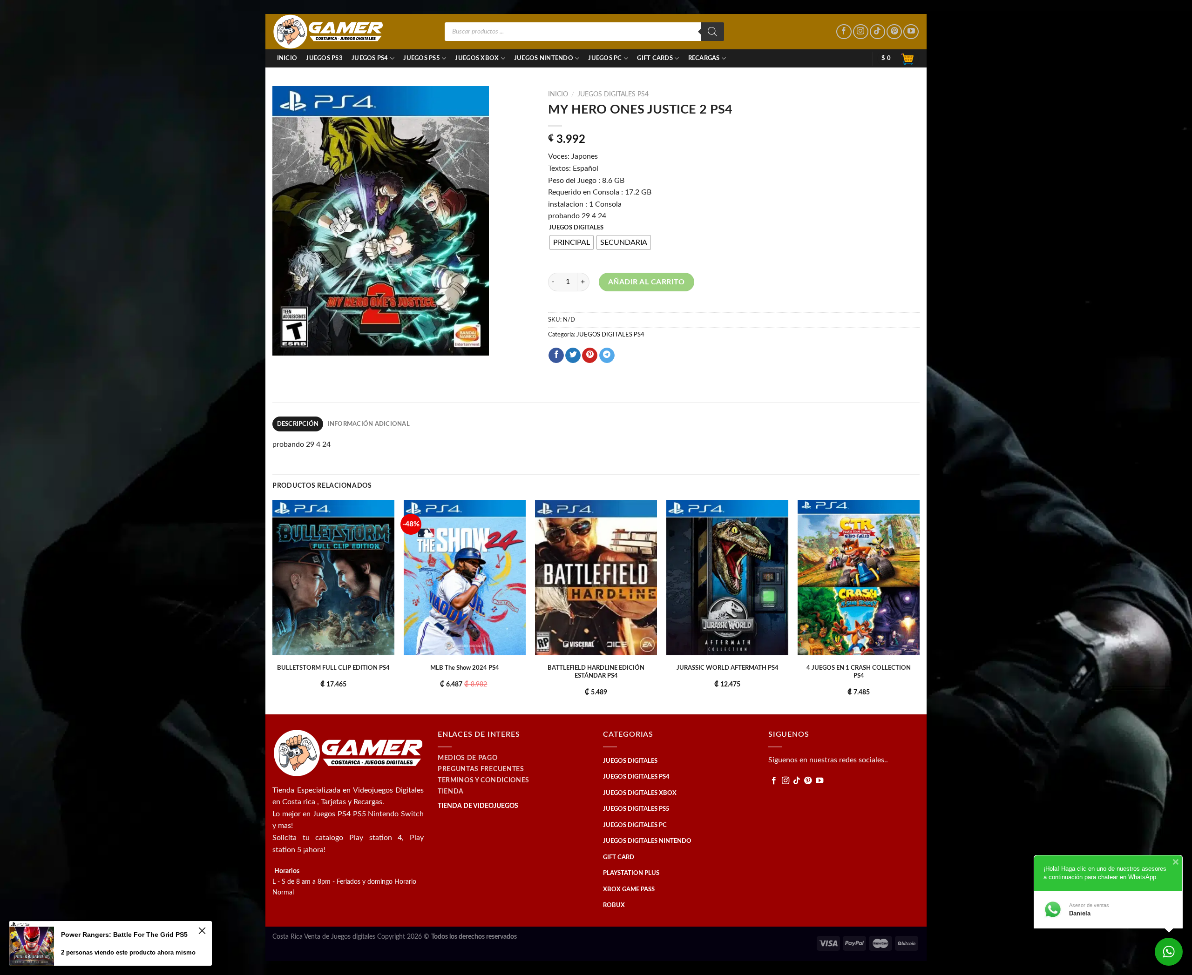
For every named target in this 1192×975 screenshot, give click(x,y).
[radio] (571, 242)
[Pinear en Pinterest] (589, 355)
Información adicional (369, 424)
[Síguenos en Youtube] (911, 32)
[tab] (297, 424)
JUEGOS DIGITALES (576, 228)
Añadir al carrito (646, 282)
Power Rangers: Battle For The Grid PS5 (124, 934)
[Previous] (273, 606)
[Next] (919, 606)
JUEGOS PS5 (421, 58)
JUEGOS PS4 (370, 58)
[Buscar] (712, 31)
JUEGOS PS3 (324, 58)
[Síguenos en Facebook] (844, 32)
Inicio (287, 58)
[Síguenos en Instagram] (860, 32)
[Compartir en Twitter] (573, 355)
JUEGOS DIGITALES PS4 (613, 94)
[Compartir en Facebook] (556, 355)
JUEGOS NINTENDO (543, 58)
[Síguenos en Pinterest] (894, 32)
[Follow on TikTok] (877, 32)
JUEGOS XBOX (477, 58)
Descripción (298, 424)
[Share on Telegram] (607, 355)
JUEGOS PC (605, 58)
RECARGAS (704, 58)
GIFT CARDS (655, 58)
